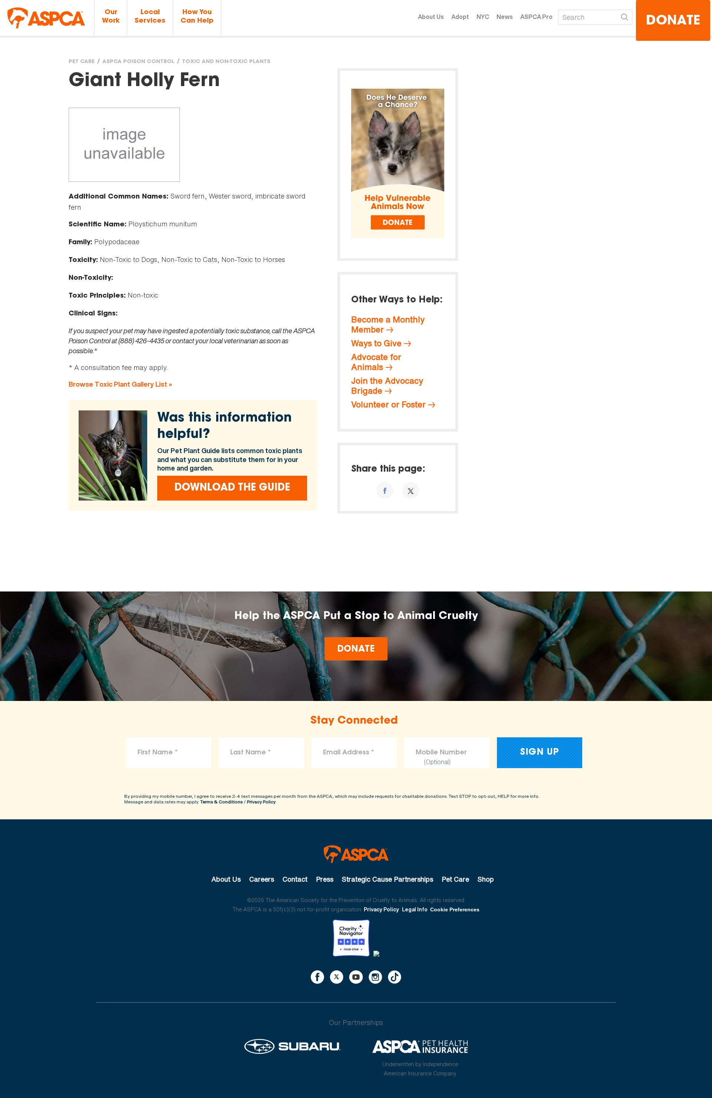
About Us (431, 17)
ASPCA (356, 854)
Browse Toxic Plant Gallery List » (120, 384)
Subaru (292, 1046)
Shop (486, 879)
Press (324, 879)
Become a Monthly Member (388, 324)
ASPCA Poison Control (138, 62)
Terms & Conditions (221, 802)
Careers (261, 879)
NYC (483, 17)
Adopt (460, 17)
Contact (295, 879)
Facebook (317, 977)
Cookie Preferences (454, 909)
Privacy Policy (261, 802)
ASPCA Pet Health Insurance (420, 1046)
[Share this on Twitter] (410, 490)
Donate (673, 21)
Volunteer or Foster (388, 404)
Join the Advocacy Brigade (387, 386)
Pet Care (82, 62)
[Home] (46, 18)
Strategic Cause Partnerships (387, 879)
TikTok (394, 977)
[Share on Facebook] (384, 490)
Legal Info (415, 909)
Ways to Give (376, 343)
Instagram (375, 977)
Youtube (356, 977)
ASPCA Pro (536, 17)
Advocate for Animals (376, 362)
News (505, 17)
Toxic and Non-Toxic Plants (226, 62)
